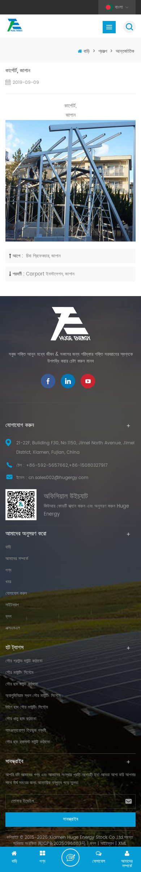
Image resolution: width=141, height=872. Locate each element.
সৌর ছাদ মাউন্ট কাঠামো (21, 684)
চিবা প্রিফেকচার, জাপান (43, 256)
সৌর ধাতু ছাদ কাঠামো (20, 718)
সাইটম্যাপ (12, 605)
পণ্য (8, 570)
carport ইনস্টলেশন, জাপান (50, 274)
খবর (8, 581)
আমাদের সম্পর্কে (16, 558)
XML (122, 843)
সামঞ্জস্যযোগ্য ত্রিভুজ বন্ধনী (25, 730)
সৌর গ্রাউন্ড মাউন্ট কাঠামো (23, 661)
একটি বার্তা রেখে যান (70, 858)
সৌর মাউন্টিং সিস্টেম (19, 672)
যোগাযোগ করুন (16, 593)
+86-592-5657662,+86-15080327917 (67, 465)
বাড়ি (87, 51)
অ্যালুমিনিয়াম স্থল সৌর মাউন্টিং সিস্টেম (33, 695)
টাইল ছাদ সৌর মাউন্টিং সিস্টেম (26, 707)
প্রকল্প (102, 51)
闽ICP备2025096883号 (62, 843)
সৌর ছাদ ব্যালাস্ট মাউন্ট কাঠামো (27, 742)
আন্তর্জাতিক (125, 51)
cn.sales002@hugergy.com (58, 477)
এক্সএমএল (12, 628)
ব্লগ (8, 616)
